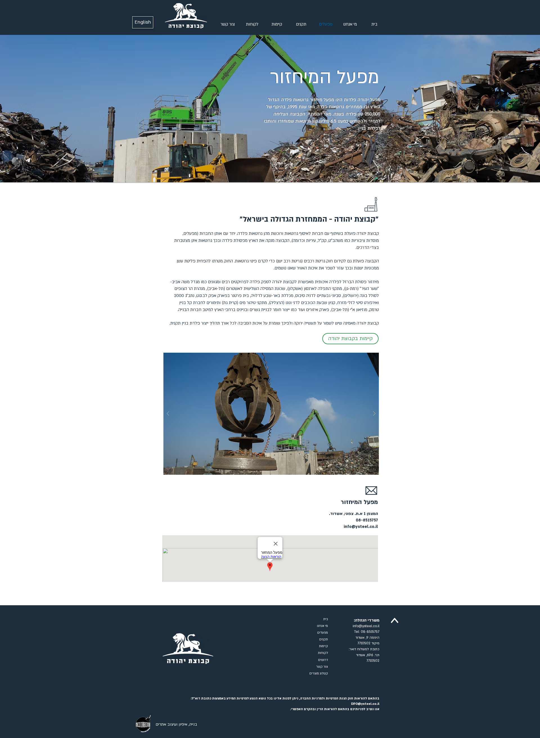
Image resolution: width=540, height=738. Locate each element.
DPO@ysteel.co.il (365, 704)
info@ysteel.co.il (361, 526)
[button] (271, 414)
